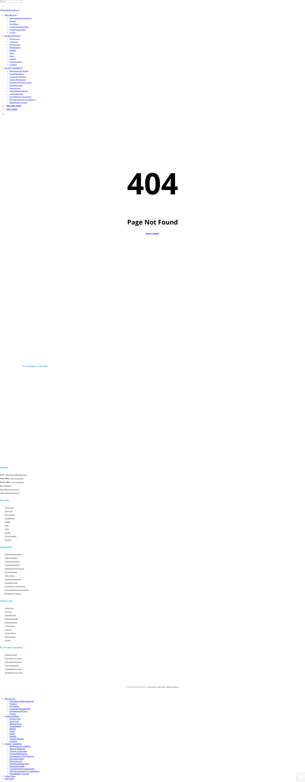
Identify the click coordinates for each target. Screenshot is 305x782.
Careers (13, 714)
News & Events (10, 637)
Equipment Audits (11, 583)
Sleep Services (10, 576)
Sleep (7, 525)
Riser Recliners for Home (13, 658)
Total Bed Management (13, 579)
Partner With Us (10, 633)
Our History (14, 706)
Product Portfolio (12, 716)
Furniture (8, 540)
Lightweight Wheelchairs (13, 662)
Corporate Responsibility (20, 709)
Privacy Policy (151, 687)
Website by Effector (172, 687)
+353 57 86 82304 (16, 478)
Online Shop (9, 608)
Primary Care (9, 508)
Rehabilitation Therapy (13, 593)
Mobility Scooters (11, 655)
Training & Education (12, 561)
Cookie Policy (161, 687)
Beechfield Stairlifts (11, 619)
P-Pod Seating (10, 626)
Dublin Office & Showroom (9, 493)
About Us (8, 629)
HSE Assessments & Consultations (17, 590)
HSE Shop (8, 612)
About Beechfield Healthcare (22, 701)
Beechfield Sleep (10, 615)
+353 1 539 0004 (17, 482)
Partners (13, 704)
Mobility (8, 522)
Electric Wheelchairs (12, 665)
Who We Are (10, 699)
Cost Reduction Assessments (15, 586)
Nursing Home (10, 515)
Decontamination (11, 572)
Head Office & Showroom (9, 489)
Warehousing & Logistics (13, 554)
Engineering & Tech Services (14, 568)
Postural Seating (10, 536)
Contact (7, 640)
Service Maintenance (12, 565)
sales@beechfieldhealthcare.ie (16, 475)
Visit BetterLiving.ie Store (14, 672)
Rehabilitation (10, 518)
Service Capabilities (13, 744)
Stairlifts (7, 532)
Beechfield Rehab (11, 622)
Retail (7, 529)
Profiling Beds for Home (13, 669)
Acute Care (9, 511)
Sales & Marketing (11, 558)
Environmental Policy (19, 711)
